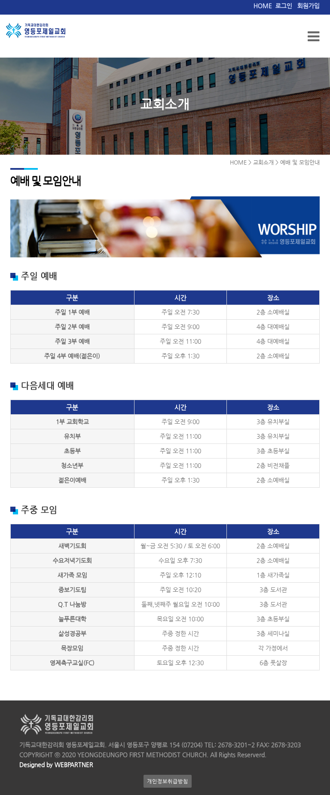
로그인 (283, 5)
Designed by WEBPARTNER (56, 764)
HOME (263, 5)
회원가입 (308, 5)
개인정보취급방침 (167, 781)
